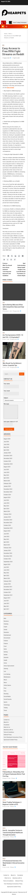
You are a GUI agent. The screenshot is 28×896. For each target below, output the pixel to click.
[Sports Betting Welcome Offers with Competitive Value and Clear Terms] (14, 292)
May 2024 (6, 506)
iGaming (6, 668)
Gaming (6, 652)
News (3, 45)
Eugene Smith (7, 58)
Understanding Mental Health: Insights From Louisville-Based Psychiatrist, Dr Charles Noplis (20, 269)
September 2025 (8, 464)
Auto (5, 618)
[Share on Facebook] (8, 256)
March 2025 (7, 480)
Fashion (6, 640)
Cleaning (6, 624)
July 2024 (6, 500)
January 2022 (7, 584)
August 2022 (7, 564)
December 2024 (8, 489)
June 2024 (6, 503)
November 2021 (8, 589)
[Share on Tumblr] (7, 259)
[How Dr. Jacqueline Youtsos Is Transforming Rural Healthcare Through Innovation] (14, 817)
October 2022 (7, 559)
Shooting (6, 693)
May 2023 (6, 539)
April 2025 (6, 478)
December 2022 (8, 553)
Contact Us (6, 719)
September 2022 (8, 561)
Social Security (7, 699)
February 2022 (7, 581)
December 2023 (8, 520)
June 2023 (6, 536)
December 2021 (8, 586)
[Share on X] (11, 256)
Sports (5, 702)
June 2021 (6, 603)
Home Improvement (9, 666)
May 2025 (6, 475)
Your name (7, 383)
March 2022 (7, 578)
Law (5, 671)
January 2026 (7, 453)
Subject (6, 398)
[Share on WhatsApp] (19, 256)
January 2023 (7, 550)
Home (5, 663)
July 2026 (6, 441)
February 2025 (7, 483)
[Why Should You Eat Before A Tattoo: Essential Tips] (14, 350)
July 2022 (6, 567)
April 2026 (6, 450)
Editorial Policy (8, 734)
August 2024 (7, 497)
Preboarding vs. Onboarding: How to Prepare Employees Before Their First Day (14, 774)
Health (5, 660)
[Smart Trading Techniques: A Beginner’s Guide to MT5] (14, 789)
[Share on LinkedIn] (15, 256)
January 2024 (7, 517)
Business (6, 621)
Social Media (7, 696)
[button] (6, 26)
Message (6, 404)
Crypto (5, 626)
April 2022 (6, 575)
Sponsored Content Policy (10, 739)
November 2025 (8, 458)
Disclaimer (6, 724)
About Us (6, 722)
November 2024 (8, 492)
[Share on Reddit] (4, 259)
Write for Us (7, 727)
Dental (5, 629)
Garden (5, 654)
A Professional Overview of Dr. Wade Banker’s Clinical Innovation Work (13, 863)
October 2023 (7, 525)
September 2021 (8, 595)
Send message (8, 429)
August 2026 (7, 439)
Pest (5, 688)
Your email (7, 391)
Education (6, 632)
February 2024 (7, 514)
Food (5, 646)
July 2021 (6, 600)
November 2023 (8, 522)
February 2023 (7, 547)
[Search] (23, 26)
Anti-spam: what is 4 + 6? (11, 421)
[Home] (3, 27)
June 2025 (6, 472)
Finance (6, 643)
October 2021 (7, 592)
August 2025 (7, 466)
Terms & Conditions (9, 732)
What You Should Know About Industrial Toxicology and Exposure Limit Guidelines (7, 269)
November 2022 (8, 556)
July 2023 (6, 533)
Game (5, 649)
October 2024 (7, 494)
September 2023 (8, 528)
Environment (7, 638)
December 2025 (8, 455)
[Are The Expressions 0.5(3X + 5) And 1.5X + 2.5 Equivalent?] (14, 322)
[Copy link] (14, 259)
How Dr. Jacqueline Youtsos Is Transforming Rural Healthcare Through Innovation (13, 832)
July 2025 (6, 469)
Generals (6, 657)
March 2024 (7, 511)
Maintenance (7, 677)
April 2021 (6, 609)
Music (5, 679)
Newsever (21, 892)
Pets (5, 691)
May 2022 (6, 572)
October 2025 (7, 461)
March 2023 (7, 545)
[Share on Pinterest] (22, 256)
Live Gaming (7, 674)
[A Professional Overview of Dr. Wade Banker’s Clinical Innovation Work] (14, 848)
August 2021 (7, 598)
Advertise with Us (8, 729)
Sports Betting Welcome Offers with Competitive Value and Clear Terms (13, 307)
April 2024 (6, 508)
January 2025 (7, 486)
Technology (7, 705)
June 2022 (6, 570)
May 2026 (6, 447)
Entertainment (7, 635)
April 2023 (6, 542)
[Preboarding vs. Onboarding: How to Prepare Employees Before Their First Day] (14, 759)
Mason (14, 778)
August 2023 (7, 531)
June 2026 (6, 444)
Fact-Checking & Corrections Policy (13, 737)
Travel (5, 710)
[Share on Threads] (11, 259)
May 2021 (6, 606)
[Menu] (6, 26)
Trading (6, 707)
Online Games (7, 685)
